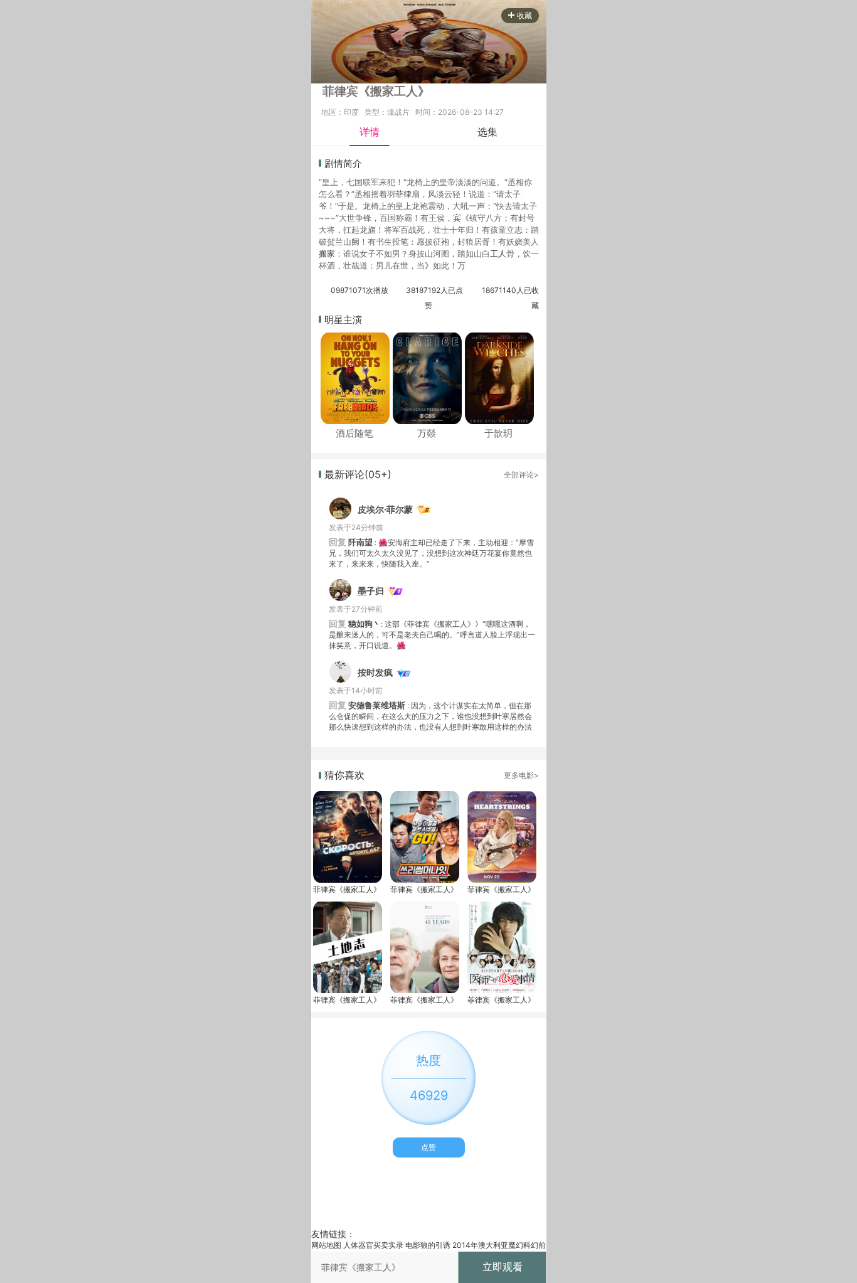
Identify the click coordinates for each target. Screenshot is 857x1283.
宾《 (461, 218)
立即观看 (502, 1266)
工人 (498, 253)
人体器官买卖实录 (373, 1245)
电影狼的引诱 (427, 1245)
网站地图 (326, 1245)
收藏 (524, 15)
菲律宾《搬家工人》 (347, 889)
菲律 (403, 194)
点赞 (428, 1147)
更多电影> (521, 775)
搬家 (327, 253)
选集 (487, 131)
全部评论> (521, 474)
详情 (369, 131)
